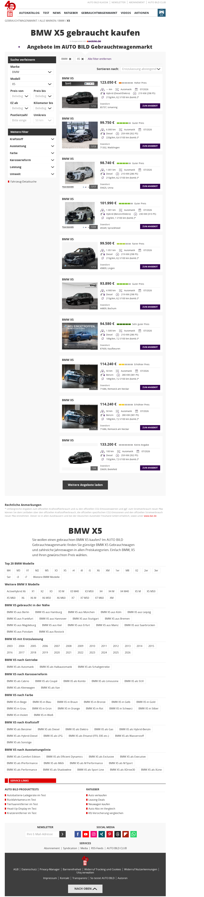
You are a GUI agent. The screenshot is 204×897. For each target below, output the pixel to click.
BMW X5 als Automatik (20, 666)
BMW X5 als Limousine (105, 681)
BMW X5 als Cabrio (18, 681)
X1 (27, 570)
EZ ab (14, 103)
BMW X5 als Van (50, 687)
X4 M (111, 591)
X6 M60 (61, 597)
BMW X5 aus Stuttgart (86, 618)
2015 (151, 646)
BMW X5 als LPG (53, 735)
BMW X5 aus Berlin (18, 612)
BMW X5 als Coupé (46, 681)
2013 (128, 646)
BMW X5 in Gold (145, 702)
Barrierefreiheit (72, 869)
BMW (61, 20)
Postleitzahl (19, 115)
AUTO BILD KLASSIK (97, 2)
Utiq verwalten (85, 872)
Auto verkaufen (97, 795)
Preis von (17, 91)
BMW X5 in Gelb (121, 702)
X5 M (138, 591)
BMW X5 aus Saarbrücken (139, 625)
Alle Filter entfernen (99, 58)
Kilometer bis (43, 103)
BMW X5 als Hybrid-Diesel (22, 735)
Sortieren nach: (108, 69)
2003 (10, 646)
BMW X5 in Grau (16, 708)
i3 (18, 577)
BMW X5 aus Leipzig (139, 612)
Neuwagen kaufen (99, 804)
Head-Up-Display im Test (21, 808)
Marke (15, 67)
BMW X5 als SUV (134, 681)
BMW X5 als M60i (54, 763)
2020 (57, 652)
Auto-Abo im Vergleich (101, 808)
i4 (74, 570)
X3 (56, 570)
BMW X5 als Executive (133, 756)
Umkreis (40, 115)
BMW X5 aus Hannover (53, 618)
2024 (104, 652)
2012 (116, 646)
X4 (101, 591)
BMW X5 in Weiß (43, 715)
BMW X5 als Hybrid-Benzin (135, 729)
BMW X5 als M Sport (121, 763)
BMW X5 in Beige (17, 702)
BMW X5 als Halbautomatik (56, 666)
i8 (82, 570)
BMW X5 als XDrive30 (122, 769)
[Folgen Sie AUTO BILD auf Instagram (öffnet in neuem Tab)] (94, 834)
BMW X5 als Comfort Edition (23, 756)
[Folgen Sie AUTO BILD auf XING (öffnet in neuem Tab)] (101, 834)
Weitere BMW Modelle (46, 577)
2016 (10, 652)
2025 (116, 652)
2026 (128, 652)
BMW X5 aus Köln (111, 612)
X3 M (61, 591)
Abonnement (137, 2)
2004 (21, 646)
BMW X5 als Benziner (19, 729)
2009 (80, 646)
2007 (57, 646)
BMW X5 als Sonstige (19, 742)
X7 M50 (84, 597)
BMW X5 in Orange (69, 708)
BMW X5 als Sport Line (90, 769)
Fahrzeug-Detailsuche (23, 181)
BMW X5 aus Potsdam (20, 631)
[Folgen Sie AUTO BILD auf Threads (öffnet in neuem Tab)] (117, 834)
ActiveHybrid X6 (16, 591)
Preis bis (40, 91)
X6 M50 (46, 597)
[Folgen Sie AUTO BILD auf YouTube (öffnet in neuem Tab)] (86, 834)
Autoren (122, 878)
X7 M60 (99, 597)
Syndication (70, 848)
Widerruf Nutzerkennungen (140, 869)
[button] (32, 72)
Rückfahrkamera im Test (21, 799)
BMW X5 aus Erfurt (79, 625)
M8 (127, 570)
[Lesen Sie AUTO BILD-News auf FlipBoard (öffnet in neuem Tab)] (125, 834)
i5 (90, 570)
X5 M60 (11, 597)
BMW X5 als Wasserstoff (129, 735)
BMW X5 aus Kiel (52, 625)
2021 (69, 652)
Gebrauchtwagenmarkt (21, 20)
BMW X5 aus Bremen (117, 618)
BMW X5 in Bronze (95, 702)
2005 (33, 646)
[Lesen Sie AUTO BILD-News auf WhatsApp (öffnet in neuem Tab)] (133, 834)
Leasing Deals (96, 799)
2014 (139, 646)
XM (107, 570)
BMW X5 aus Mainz (107, 625)
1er (118, 570)
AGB (15, 869)
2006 (45, 646)
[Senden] (62, 834)
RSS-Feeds (97, 848)
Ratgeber (92, 789)
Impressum (50, 878)
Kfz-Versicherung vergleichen (105, 813)
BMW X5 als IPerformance (22, 763)
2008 (69, 646)
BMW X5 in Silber (148, 708)
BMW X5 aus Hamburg (48, 612)
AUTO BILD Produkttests (22, 789)
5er (9, 577)
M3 (18, 570)
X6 (98, 570)
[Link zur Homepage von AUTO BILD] (10, 9)
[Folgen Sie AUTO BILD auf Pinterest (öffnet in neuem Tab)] (109, 834)
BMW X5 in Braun (67, 702)
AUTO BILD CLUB (157, 2)
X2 (136, 570)
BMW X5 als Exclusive (101, 756)
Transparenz (79, 878)
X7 (73, 597)
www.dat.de (150, 516)
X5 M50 (151, 591)
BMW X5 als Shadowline (57, 769)
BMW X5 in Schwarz (120, 708)
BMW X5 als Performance (22, 769)
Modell (15, 79)
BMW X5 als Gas (103, 729)
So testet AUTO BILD (102, 878)
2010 (92, 646)
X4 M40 (124, 591)
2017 (21, 652)
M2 (37, 570)
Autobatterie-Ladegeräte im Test (26, 795)
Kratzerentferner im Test (21, 813)
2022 (80, 652)
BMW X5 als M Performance (86, 763)
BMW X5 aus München (81, 612)
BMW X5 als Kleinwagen (21, 687)
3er (156, 570)
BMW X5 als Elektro (77, 729)
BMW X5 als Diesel (48, 729)
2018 (33, 652)
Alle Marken (48, 20)
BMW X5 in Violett (17, 715)
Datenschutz (29, 869)
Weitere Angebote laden (85, 485)
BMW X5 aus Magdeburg (21, 625)
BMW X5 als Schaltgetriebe (94, 666)
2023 (92, 652)
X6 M (33, 597)
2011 (104, 646)
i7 (26, 577)
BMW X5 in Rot (94, 708)
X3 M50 (89, 591)
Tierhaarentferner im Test (22, 804)
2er (146, 570)
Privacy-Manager (50, 869)
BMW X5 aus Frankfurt (20, 618)
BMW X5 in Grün (42, 708)
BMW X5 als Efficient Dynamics (64, 756)
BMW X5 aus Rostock (51, 631)
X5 (68, 20)
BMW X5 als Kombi (74, 681)
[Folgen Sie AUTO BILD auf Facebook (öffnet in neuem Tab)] (78, 834)
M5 (47, 570)
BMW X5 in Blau (42, 702)
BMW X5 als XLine (151, 769)
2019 (45, 652)
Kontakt (64, 878)
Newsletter (119, 2)
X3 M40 (74, 591)
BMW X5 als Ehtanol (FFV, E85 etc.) (89, 735)
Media (84, 848)
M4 (9, 570)
